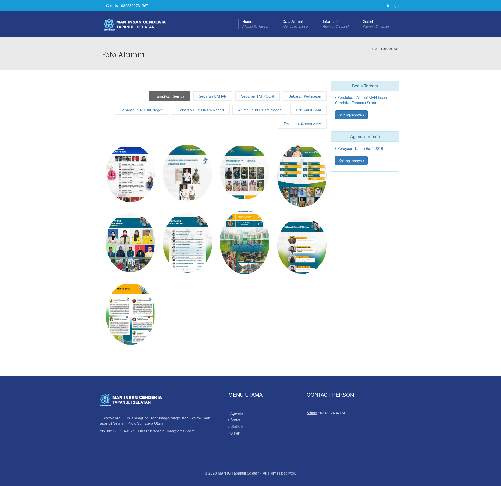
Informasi (336, 24)
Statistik (236, 426)
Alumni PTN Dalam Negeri (260, 109)
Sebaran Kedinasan (305, 96)
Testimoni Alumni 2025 (302, 123)
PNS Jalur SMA (308, 109)
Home (255, 24)
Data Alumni (295, 24)
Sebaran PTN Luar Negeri (141, 109)
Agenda (236, 413)
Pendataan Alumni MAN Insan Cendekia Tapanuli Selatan (361, 100)
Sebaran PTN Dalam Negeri (201, 109)
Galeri (376, 24)
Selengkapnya (350, 114)
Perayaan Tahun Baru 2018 (359, 148)
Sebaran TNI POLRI (257, 96)
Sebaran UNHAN (213, 96)
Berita (235, 419)
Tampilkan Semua (169, 96)
